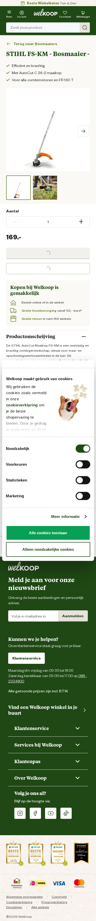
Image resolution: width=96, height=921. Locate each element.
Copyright (59, 896)
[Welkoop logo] (46, 12)
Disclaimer (14, 907)
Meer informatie (65, 516)
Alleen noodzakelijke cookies (48, 549)
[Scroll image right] (83, 131)
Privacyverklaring (54, 902)
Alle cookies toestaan (48, 532)
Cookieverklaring (19, 902)
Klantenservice (26, 658)
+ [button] (81, 222)
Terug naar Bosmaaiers (35, 44)
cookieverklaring (22, 405)
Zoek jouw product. (26, 27)
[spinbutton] (48, 221)
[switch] (83, 464)
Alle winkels (40, 907)
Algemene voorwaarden (24, 896)
